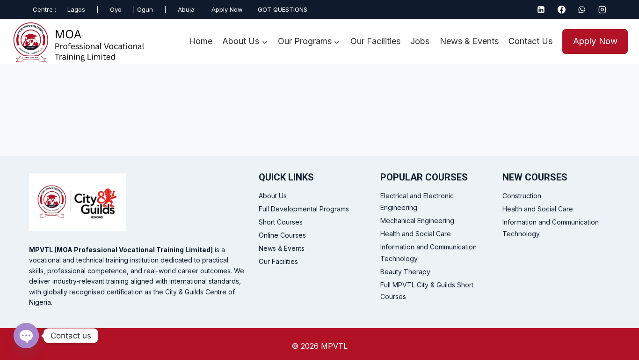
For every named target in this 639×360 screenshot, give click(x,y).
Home (200, 41)
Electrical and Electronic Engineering (417, 201)
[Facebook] (561, 9)
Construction (521, 196)
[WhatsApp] (582, 9)
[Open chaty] (26, 335)
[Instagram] (602, 9)
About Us (273, 196)
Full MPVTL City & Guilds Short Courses (426, 290)
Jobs (419, 41)
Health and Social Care (415, 234)
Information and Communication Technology (428, 252)
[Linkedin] (541, 9)
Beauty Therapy (405, 272)
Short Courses (281, 222)
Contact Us (530, 41)
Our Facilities (375, 41)
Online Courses (282, 235)
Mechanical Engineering (417, 221)
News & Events (469, 41)
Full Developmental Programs (304, 209)
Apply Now (595, 41)
